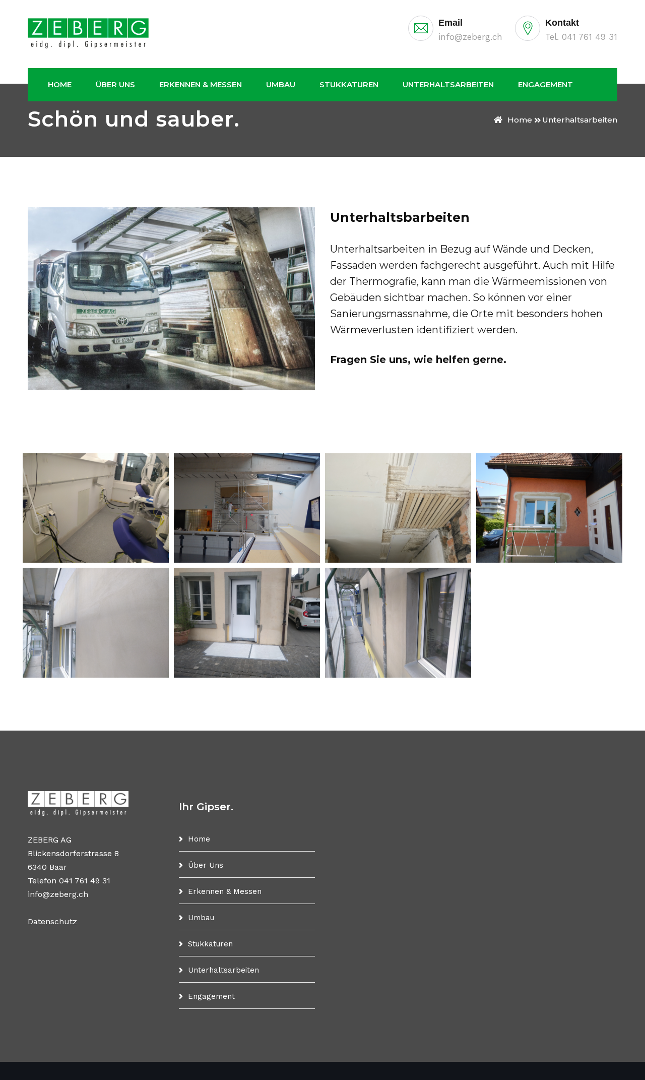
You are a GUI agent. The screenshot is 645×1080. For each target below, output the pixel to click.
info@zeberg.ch (470, 37)
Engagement (545, 84)
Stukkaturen (348, 84)
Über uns (115, 84)
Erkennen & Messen (200, 84)
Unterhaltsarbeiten (448, 84)
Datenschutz (52, 921)
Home (60, 84)
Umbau (280, 84)
